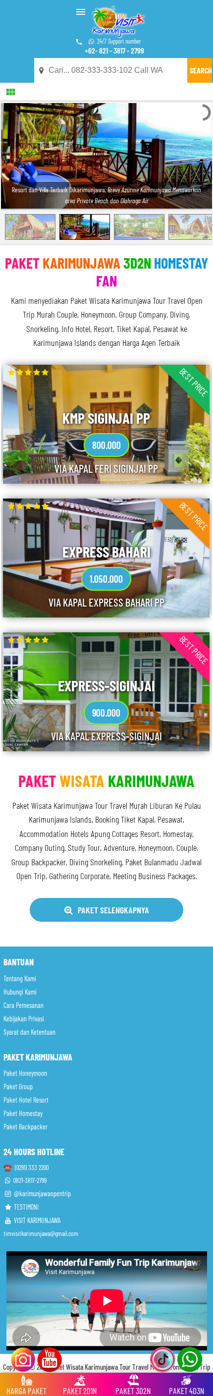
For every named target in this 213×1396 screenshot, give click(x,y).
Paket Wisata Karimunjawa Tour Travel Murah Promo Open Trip (130, 1366)
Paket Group (18, 1086)
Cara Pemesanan (23, 1005)
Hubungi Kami (20, 992)
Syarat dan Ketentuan (29, 1032)
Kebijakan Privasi (23, 1018)
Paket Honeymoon (25, 1073)
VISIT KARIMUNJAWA (36, 1220)
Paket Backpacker (25, 1126)
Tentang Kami (19, 978)
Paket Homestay (23, 1113)
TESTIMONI (25, 1207)
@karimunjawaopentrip (41, 1193)
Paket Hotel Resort (26, 1100)
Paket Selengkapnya (113, 909)
